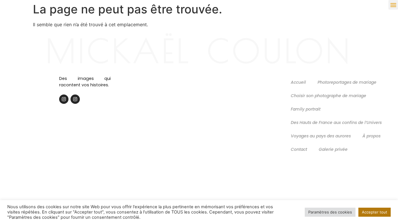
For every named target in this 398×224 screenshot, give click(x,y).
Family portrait (305, 109)
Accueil (298, 82)
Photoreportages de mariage (347, 82)
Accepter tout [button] (374, 212)
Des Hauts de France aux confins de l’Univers (336, 122)
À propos (371, 136)
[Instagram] (63, 99)
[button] (393, 5)
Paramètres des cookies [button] (330, 212)
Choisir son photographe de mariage (328, 96)
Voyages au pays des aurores (321, 136)
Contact (299, 149)
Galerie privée (333, 149)
